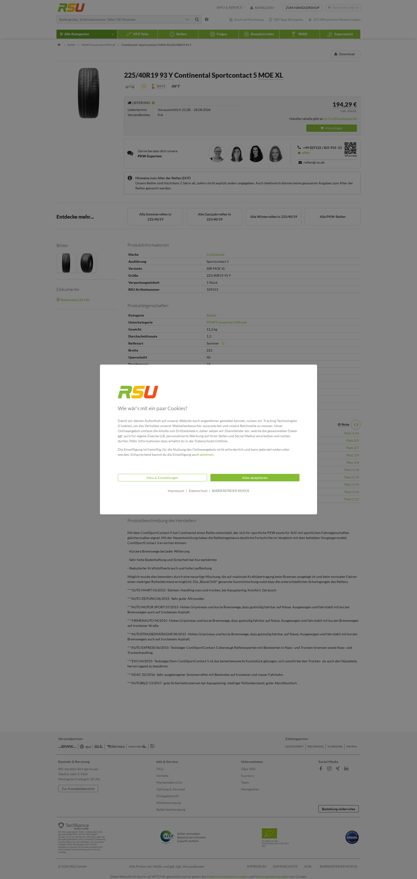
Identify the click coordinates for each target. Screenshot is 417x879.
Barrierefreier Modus (230, 491)
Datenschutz (198, 491)
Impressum (176, 491)
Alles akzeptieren (255, 478)
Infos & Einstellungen (162, 478)
